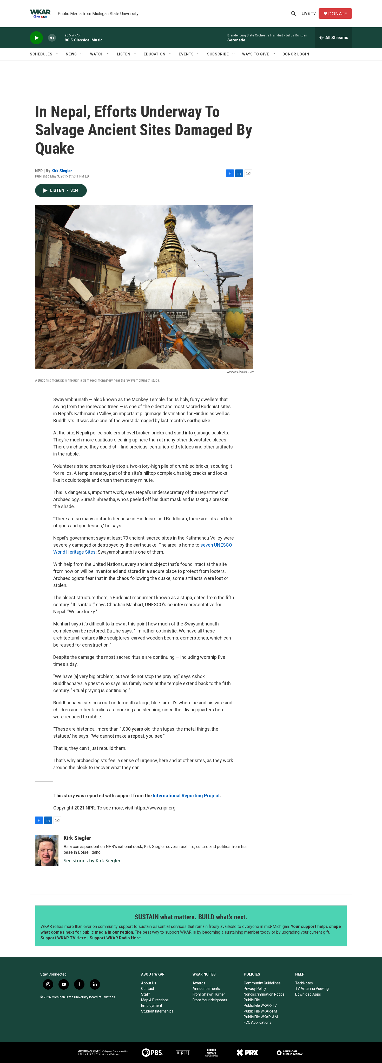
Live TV (309, 13)
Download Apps (308, 994)
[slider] (60, 37)
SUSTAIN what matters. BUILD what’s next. (191, 917)
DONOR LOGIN (295, 54)
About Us (148, 983)
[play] (36, 38)
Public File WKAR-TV (260, 1005)
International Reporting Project (186, 795)
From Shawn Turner (209, 994)
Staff (145, 994)
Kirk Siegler (61, 170)
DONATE (337, 13)
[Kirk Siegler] (46, 850)
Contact (147, 988)
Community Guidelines (262, 983)
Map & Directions (155, 1000)
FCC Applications (257, 1022)
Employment (151, 1005)
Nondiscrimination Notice (264, 994)
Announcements (206, 988)
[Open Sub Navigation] (57, 54)
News (71, 54)
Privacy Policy (255, 988)
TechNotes (304, 983)
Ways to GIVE (255, 54)
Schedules (41, 54)
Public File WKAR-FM (260, 1011)
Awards (199, 983)
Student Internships (157, 1011)
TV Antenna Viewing (312, 988)
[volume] (52, 38)
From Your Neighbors (210, 1000)
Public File (252, 1000)
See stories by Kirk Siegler (92, 860)
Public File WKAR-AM (261, 1017)
